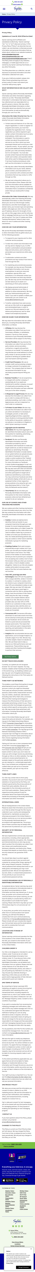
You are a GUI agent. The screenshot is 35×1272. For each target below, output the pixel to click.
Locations (17, 1244)
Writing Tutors (24, 1191)
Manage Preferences (24, 1267)
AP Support (23, 1196)
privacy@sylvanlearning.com (20, 1033)
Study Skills (23, 1198)
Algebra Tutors (9, 1191)
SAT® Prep (23, 1193)
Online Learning (24, 1204)
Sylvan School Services (17, 1246)
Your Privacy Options (10, 656)
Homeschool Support (23, 1201)
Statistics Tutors (10, 1201)
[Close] (31, 1249)
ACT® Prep (23, 1194)
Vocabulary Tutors (8, 1210)
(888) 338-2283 (16, 1144)
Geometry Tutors (10, 1193)
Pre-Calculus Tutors (9, 1195)
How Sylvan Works (17, 1242)
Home (4, 14)
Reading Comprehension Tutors (10, 1205)
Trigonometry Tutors (9, 1198)
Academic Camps (23, 1206)
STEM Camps (24, 1209)
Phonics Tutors (9, 1208)
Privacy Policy (9, 1263)
